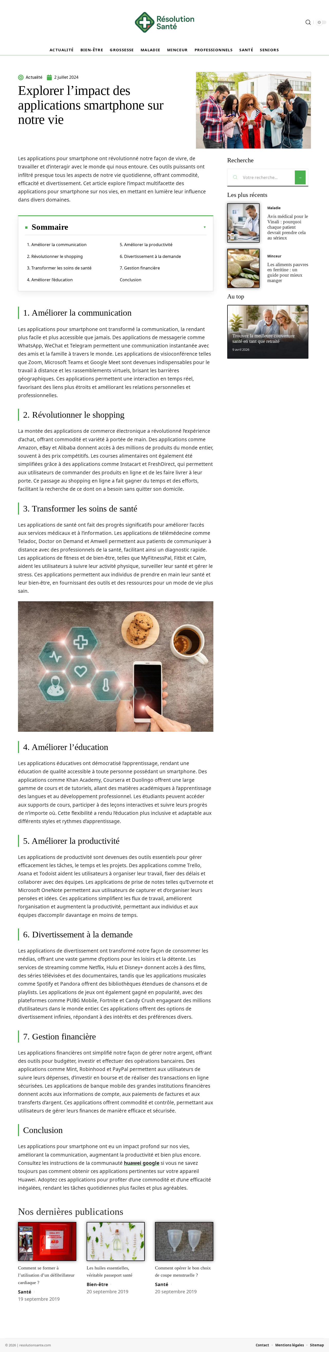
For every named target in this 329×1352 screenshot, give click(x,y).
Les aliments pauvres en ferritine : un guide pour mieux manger (287, 272)
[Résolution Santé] (164, 22)
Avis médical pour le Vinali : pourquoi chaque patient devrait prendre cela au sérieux (287, 227)
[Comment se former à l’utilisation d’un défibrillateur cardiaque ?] (47, 1241)
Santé (24, 1291)
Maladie (274, 208)
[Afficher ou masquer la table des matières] (137, 227)
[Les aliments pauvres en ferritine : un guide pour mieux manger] (243, 268)
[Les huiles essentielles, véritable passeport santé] (116, 1241)
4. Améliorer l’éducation (50, 280)
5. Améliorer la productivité (146, 244)
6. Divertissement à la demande (150, 256)
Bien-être (97, 1284)
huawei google (141, 1163)
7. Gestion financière (140, 268)
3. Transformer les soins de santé (59, 268)
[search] (308, 22)
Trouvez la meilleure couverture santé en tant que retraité (263, 338)
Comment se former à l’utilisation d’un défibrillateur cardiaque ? (46, 1275)
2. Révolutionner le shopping (55, 256)
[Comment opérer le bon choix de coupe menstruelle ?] (184, 1241)
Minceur (274, 256)
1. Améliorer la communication (57, 244)
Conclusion (130, 280)
